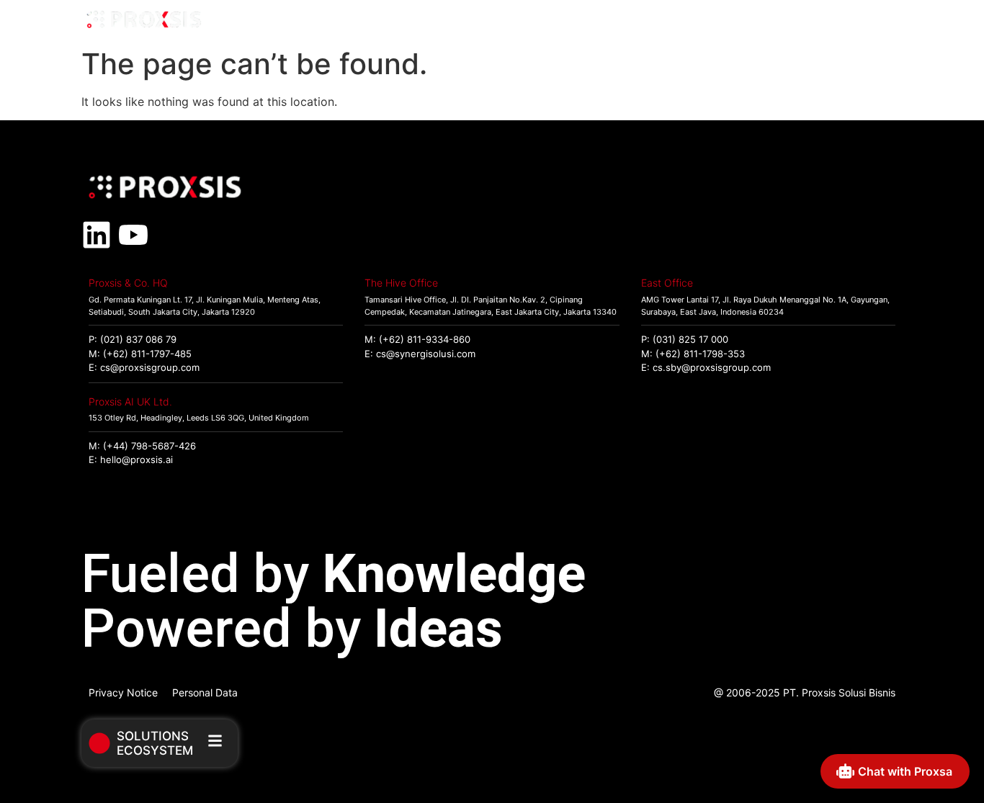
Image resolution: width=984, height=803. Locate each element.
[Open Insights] (819, 20)
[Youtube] (133, 235)
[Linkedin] (96, 235)
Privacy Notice (123, 692)
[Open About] (886, 20)
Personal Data (205, 692)
